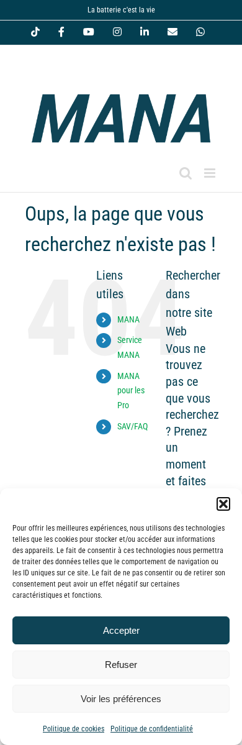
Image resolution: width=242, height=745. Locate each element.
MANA (128, 319)
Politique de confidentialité (151, 728)
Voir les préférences (121, 698)
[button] (223, 504)
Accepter (121, 630)
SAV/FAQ (132, 426)
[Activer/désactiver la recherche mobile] (185, 173)
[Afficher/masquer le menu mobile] (210, 173)
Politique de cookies (73, 728)
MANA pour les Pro (131, 391)
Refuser (121, 664)
